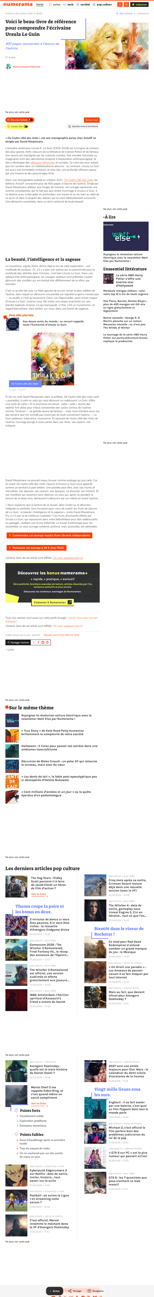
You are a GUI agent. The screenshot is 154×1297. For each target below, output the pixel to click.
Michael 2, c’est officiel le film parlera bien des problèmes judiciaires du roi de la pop (127, 1133)
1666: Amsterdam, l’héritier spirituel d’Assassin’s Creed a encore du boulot (49, 998)
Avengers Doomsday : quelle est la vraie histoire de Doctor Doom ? (48, 1069)
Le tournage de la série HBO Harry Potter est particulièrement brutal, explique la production (125, 338)
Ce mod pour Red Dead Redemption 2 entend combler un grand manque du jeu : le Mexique (128, 947)
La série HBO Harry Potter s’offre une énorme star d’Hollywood (129, 280)
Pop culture (126, 13)
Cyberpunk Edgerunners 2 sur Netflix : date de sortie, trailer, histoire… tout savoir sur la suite (49, 1175)
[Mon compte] (120, 4)
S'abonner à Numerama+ (50, 602)
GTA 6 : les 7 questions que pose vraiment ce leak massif (128, 1181)
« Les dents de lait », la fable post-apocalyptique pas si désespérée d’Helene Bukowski (59, 778)
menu (39, 4)
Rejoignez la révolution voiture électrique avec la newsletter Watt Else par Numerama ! (56, 717)
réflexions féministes (42, 162)
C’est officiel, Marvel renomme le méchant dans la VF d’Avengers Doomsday (49, 1224)
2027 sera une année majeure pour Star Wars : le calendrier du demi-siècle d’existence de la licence (128, 1071)
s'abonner (141, 4)
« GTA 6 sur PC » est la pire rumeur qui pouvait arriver (128, 1154)
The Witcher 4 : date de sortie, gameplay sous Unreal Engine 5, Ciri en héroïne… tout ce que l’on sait (126, 910)
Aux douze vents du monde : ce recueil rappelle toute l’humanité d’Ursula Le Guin (53, 323)
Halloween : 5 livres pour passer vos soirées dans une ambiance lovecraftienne (59, 747)
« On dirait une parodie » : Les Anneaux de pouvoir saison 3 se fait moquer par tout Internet (128, 972)
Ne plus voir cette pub (17, 112)
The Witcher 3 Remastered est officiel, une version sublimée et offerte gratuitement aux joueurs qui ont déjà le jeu (49, 975)
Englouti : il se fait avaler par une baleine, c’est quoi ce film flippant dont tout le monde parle (128, 1107)
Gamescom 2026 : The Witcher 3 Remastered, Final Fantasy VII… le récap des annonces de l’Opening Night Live (49, 950)
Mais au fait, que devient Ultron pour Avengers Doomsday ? (127, 995)
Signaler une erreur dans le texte (61, 635)
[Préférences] (126, 4)
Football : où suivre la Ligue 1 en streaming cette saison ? (49, 1199)
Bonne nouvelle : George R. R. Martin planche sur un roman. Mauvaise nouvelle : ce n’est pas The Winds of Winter (124, 322)
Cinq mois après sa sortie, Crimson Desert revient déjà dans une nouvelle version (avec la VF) (127, 885)
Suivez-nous (92, 120)
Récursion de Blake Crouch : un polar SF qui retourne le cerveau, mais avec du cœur (59, 763)
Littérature (143, 13)
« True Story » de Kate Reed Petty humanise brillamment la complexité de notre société (52, 732)
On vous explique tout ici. (68, 626)
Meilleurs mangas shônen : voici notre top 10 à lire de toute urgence (125, 292)
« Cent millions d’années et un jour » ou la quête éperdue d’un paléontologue (56, 793)
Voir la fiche (38, 894)
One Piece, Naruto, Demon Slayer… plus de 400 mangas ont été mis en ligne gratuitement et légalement (125, 306)
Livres (11, 649)
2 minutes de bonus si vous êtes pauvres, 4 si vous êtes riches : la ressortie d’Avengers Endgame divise (49, 924)
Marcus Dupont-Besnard (26, 66)
